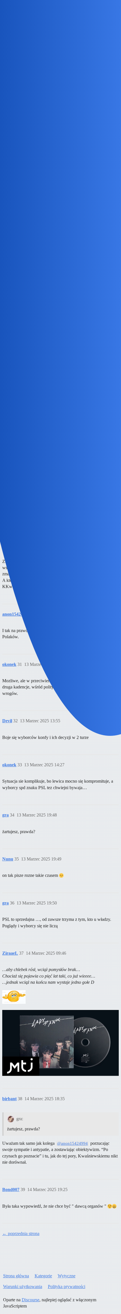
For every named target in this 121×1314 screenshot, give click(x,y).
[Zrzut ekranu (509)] (14, 997)
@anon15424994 (72, 1143)
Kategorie (43, 1275)
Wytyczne (66, 1275)
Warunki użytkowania (22, 1286)
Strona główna (16, 1275)
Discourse (30, 1299)
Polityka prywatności (66, 1286)
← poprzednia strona (20, 1233)
